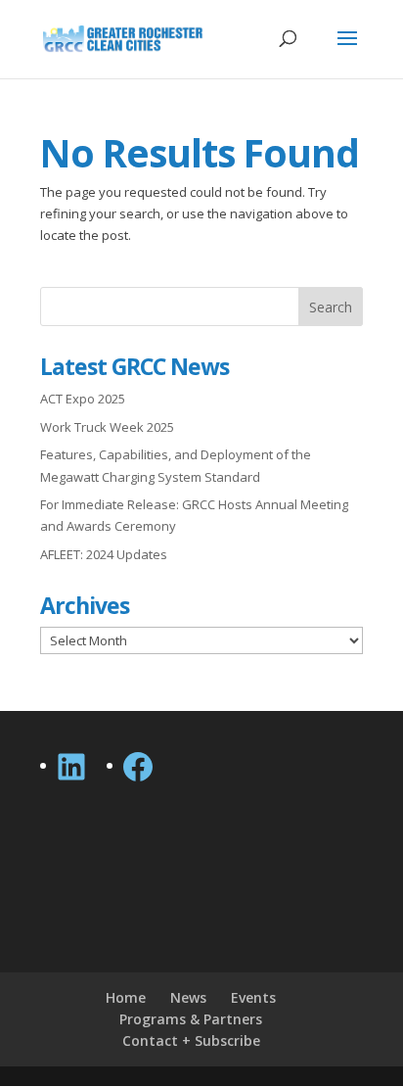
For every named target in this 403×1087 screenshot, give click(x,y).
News (188, 997)
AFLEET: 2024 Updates (103, 554)
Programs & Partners (190, 1019)
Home (126, 997)
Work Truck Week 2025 (107, 427)
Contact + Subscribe (191, 1040)
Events (253, 997)
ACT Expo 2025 (82, 398)
